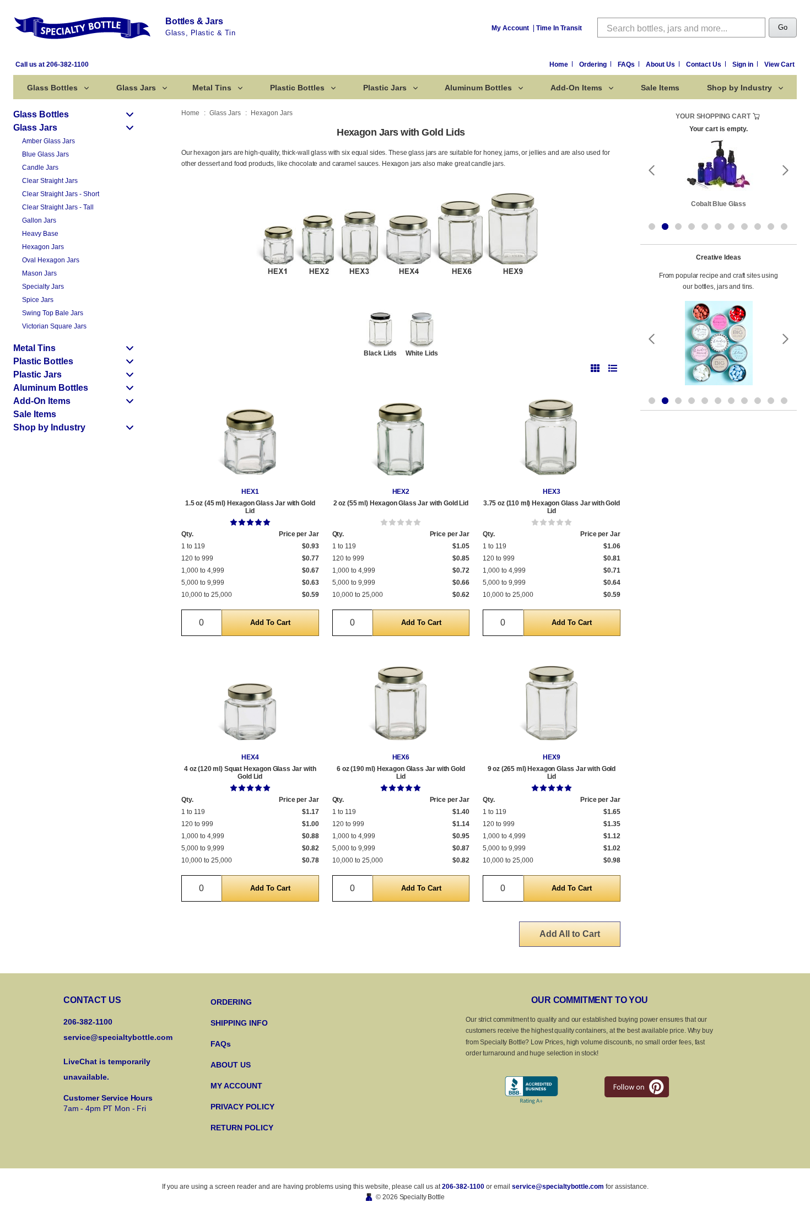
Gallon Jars (39, 220)
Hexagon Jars (43, 247)
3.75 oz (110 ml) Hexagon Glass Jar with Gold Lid (551, 507)
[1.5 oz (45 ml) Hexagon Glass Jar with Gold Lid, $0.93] (250, 434)
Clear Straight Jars (50, 181)
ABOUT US (230, 1064)
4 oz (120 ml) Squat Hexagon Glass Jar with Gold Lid (250, 772)
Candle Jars (40, 167)
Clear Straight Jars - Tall (58, 207)
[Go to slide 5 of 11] (704, 226)
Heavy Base (40, 234)
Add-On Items (576, 87)
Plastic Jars (385, 87)
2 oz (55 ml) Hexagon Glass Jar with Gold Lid (400, 503)
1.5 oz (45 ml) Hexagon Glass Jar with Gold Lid (250, 507)
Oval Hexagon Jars (50, 260)
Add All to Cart (569, 934)
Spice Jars (37, 300)
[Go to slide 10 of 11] (771, 226)
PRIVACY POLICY (242, 1106)
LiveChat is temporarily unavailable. (106, 1069)
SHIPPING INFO (239, 1022)
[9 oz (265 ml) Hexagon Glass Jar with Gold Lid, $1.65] (551, 700)
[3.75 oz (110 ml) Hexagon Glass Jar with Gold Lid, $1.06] (551, 434)
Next (786, 170)
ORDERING (231, 1002)
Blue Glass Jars (45, 154)
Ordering (593, 64)
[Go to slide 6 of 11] (718, 226)
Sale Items (660, 87)
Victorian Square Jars (54, 326)
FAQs (627, 64)
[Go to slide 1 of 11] (652, 226)
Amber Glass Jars (48, 141)
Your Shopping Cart (713, 116)
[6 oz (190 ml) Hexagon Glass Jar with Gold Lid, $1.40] (401, 700)
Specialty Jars (43, 286)
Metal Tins (211, 87)
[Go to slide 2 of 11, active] (665, 226)
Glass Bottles (52, 87)
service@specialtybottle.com (117, 1037)
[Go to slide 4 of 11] (691, 226)
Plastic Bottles (297, 87)
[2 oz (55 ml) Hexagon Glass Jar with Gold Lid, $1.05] (401, 434)
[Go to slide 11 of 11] (784, 226)
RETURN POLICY (241, 1127)
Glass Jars (136, 87)
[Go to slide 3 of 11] (678, 226)
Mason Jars (39, 273)
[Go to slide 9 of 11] (757, 226)
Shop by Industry (739, 87)
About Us (661, 64)
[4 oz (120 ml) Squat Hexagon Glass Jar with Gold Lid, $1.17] (250, 700)
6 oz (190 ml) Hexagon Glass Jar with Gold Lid (401, 772)
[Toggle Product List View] (612, 367)
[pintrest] (637, 1086)
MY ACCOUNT (236, 1085)
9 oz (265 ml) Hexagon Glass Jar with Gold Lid (551, 772)
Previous (651, 170)
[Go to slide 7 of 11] (731, 226)
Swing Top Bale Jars (52, 313)
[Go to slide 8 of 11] (744, 226)
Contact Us (704, 64)
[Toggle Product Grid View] (595, 367)
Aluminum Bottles (478, 87)
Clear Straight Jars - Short (60, 194)
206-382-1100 (463, 1186)
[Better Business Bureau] (531, 1090)
